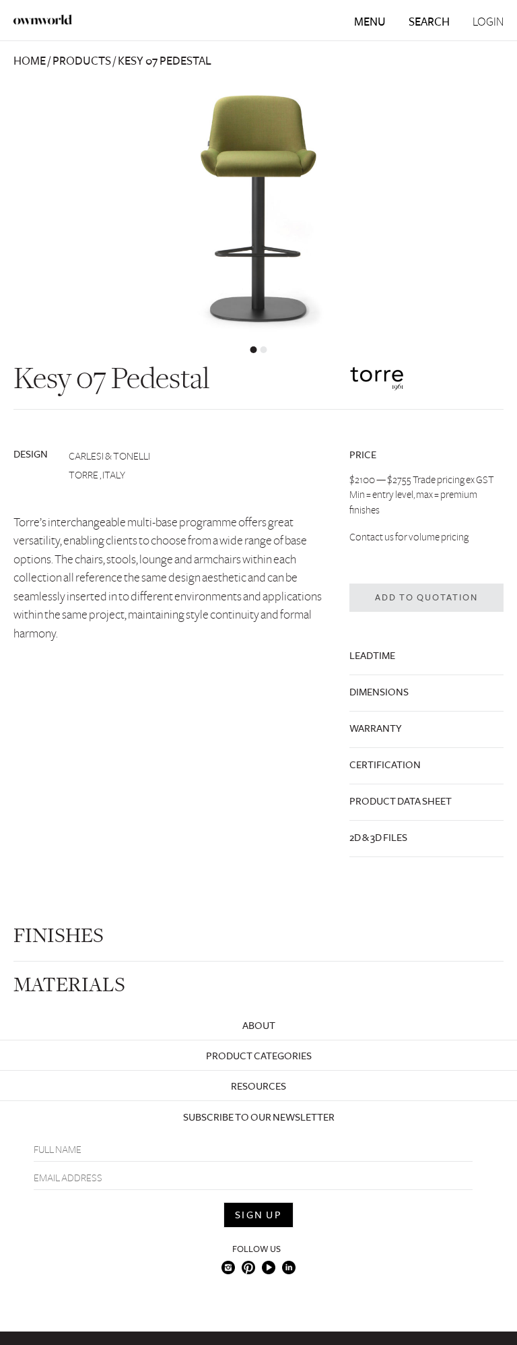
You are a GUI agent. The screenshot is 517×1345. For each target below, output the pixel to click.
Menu (370, 22)
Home (29, 61)
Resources (258, 1086)
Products (82, 61)
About (258, 1026)
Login (488, 22)
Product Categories (259, 1056)
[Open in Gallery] (258, 209)
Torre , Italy (97, 475)
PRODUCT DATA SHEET (400, 801)
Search (429, 22)
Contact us (371, 537)
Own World (43, 19)
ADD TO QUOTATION (426, 597)
